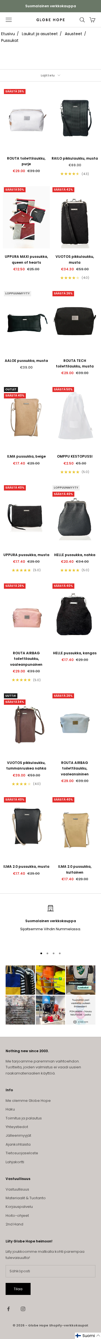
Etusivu (8, 34)
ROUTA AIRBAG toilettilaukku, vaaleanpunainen (26, 659)
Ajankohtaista (18, 1144)
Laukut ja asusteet (40, 34)
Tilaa (18, 1289)
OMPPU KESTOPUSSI (75, 456)
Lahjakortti (15, 1162)
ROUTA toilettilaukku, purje (26, 161)
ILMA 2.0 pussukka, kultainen (74, 869)
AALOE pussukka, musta (26, 360)
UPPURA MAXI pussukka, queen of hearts (26, 259)
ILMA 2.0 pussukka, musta (26, 866)
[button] (88, 1336)
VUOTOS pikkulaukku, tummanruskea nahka (26, 765)
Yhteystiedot (17, 1126)
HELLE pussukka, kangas (75, 653)
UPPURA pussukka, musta (26, 554)
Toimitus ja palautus (24, 1118)
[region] (50, 924)
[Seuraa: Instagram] (23, 1309)
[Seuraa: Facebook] (8, 1309)
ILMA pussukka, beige (26, 456)
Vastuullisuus (17, 1189)
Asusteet (73, 34)
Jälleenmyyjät (18, 1135)
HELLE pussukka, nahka (74, 554)
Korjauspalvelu (19, 1206)
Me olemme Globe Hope (28, 1100)
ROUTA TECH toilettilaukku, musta (75, 363)
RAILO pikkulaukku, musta (75, 158)
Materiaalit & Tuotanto (26, 1198)
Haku (10, 1109)
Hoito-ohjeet (17, 1215)
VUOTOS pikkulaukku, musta (75, 259)
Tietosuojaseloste (22, 1153)
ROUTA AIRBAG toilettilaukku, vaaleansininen (75, 768)
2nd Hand (14, 1224)
